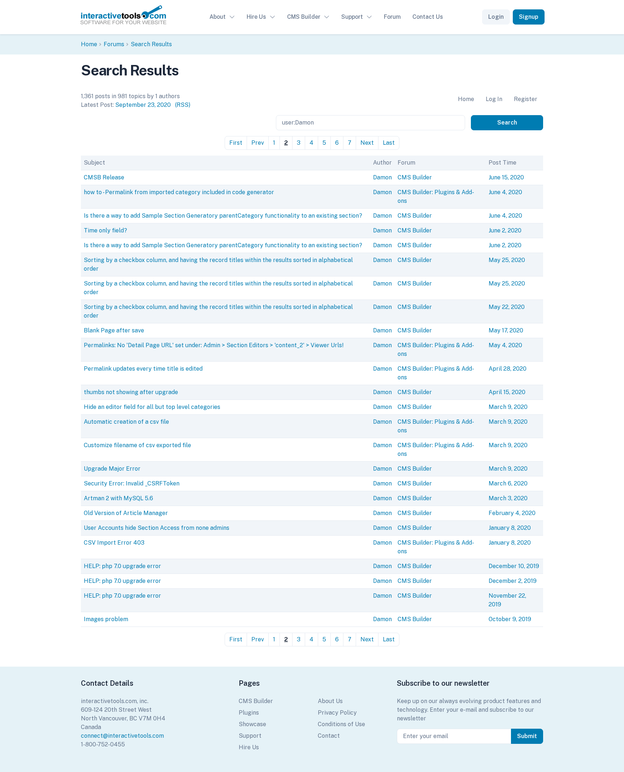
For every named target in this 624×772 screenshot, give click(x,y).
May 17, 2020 (506, 330)
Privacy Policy (337, 712)
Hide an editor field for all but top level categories (152, 407)
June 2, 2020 (505, 230)
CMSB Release (104, 177)
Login (496, 16)
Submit (527, 736)
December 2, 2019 (513, 580)
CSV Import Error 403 (114, 542)
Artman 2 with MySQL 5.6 (118, 498)
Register (525, 99)
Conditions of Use (341, 724)
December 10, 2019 (514, 566)
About (217, 16)
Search (507, 122)
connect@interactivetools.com (122, 735)
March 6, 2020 (508, 483)
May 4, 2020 (505, 345)
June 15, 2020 (506, 177)
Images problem (106, 619)
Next (367, 142)
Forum (392, 16)
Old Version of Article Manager (126, 513)
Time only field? (105, 230)
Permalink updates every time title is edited (143, 368)
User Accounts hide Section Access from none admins (156, 527)
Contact (329, 735)
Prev (257, 142)
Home (89, 44)
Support (352, 16)
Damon (382, 177)
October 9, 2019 (510, 619)
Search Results (151, 44)
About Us (330, 701)
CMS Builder (303, 16)
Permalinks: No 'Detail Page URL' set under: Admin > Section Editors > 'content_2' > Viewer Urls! (214, 345)
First (235, 142)
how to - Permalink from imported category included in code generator (179, 192)
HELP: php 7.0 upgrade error (122, 566)
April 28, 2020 (507, 368)
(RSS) (182, 104)
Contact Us (427, 16)
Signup (528, 16)
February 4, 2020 (512, 513)
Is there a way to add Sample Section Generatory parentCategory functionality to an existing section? (223, 215)
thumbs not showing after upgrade (131, 392)
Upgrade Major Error (112, 468)
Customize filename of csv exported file (137, 445)
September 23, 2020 (143, 104)
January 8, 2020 (510, 527)
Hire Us (256, 16)
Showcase (252, 724)
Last (389, 142)
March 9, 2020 (508, 407)
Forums (114, 44)
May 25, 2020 (507, 260)
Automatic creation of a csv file (126, 421)
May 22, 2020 (507, 307)
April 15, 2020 (507, 392)
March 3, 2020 (508, 498)
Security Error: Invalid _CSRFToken (131, 483)
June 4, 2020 (505, 192)
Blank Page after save (114, 330)
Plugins (249, 712)
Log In (494, 99)
